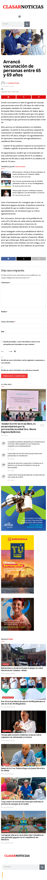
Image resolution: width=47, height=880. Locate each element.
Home (19, 875)
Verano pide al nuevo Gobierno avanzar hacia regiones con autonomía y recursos (28, 191)
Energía (13, 875)
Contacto (6, 875)
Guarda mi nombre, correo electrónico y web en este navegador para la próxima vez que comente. (21, 343)
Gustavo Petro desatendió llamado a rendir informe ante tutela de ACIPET (26, 476)
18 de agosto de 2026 (22, 186)
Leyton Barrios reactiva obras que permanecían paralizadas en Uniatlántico (25, 454)
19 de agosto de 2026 (22, 177)
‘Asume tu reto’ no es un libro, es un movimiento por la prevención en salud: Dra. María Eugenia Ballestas (18, 428)
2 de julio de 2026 (8, 843)
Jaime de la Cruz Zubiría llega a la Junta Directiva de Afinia (23, 769)
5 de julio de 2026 (8, 807)
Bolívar (6, 664)
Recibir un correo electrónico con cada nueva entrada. (20, 370)
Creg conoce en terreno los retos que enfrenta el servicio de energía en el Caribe (22, 803)
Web (2, 332)
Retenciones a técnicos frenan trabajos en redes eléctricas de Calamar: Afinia (29, 173)
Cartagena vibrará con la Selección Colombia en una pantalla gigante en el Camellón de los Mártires (22, 837)
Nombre (4, 312)
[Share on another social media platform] (39, 97)
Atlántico (6, 731)
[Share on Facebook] (8, 97)
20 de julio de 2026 (8, 774)
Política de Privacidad (29, 875)
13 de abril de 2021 (7, 86)
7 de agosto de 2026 (22, 195)
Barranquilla (8, 697)
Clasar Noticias (13, 83)
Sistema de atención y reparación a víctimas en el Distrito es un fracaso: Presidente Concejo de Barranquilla (25, 465)
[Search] (27, 24)
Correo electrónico (8, 322)
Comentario (6, 282)
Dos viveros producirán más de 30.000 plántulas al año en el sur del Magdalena (28, 182)
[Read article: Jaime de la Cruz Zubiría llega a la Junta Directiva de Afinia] (23, 755)
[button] (19, 16)
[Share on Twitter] (23, 97)
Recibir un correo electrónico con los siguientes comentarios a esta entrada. (23, 361)
